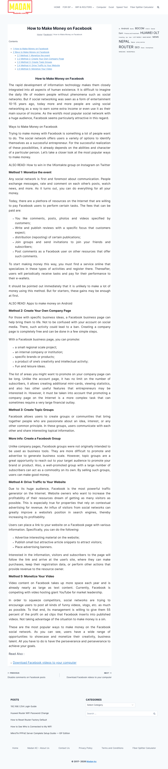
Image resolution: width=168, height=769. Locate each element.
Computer (101, 7)
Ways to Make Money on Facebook (31, 52)
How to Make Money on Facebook (30, 48)
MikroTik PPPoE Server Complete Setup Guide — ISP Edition (40, 733)
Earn (121, 33)
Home (15, 748)
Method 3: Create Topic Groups (34, 62)
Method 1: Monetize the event (33, 55)
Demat (153, 29)
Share (142, 48)
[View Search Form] (158, 7)
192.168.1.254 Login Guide (24, 706)
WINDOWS (122, 52)
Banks (132, 29)
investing (122, 37)
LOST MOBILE (137, 37)
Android (125, 28)
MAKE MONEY (147, 37)
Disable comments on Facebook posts (26, 675)
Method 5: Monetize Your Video (34, 69)
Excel (111, 7)
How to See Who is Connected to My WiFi (31, 726)
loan (130, 37)
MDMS (156, 37)
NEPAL (124, 41)
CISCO (147, 29)
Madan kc (91, 761)
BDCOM (139, 28)
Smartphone (149, 48)
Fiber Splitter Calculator (141, 7)
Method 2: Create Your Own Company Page (40, 59)
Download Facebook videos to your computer (44, 662)
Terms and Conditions (112, 748)
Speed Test (122, 7)
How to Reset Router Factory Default (29, 720)
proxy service (140, 42)
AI (119, 29)
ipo (127, 37)
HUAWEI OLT (149, 33)
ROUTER (126, 47)
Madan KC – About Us (38, 748)
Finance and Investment (131, 33)
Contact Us (64, 748)
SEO (137, 47)
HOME (57, 7)
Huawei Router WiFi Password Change (30, 713)
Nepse (133, 42)
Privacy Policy (85, 748)
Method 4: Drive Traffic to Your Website (38, 65)
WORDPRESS (131, 52)
